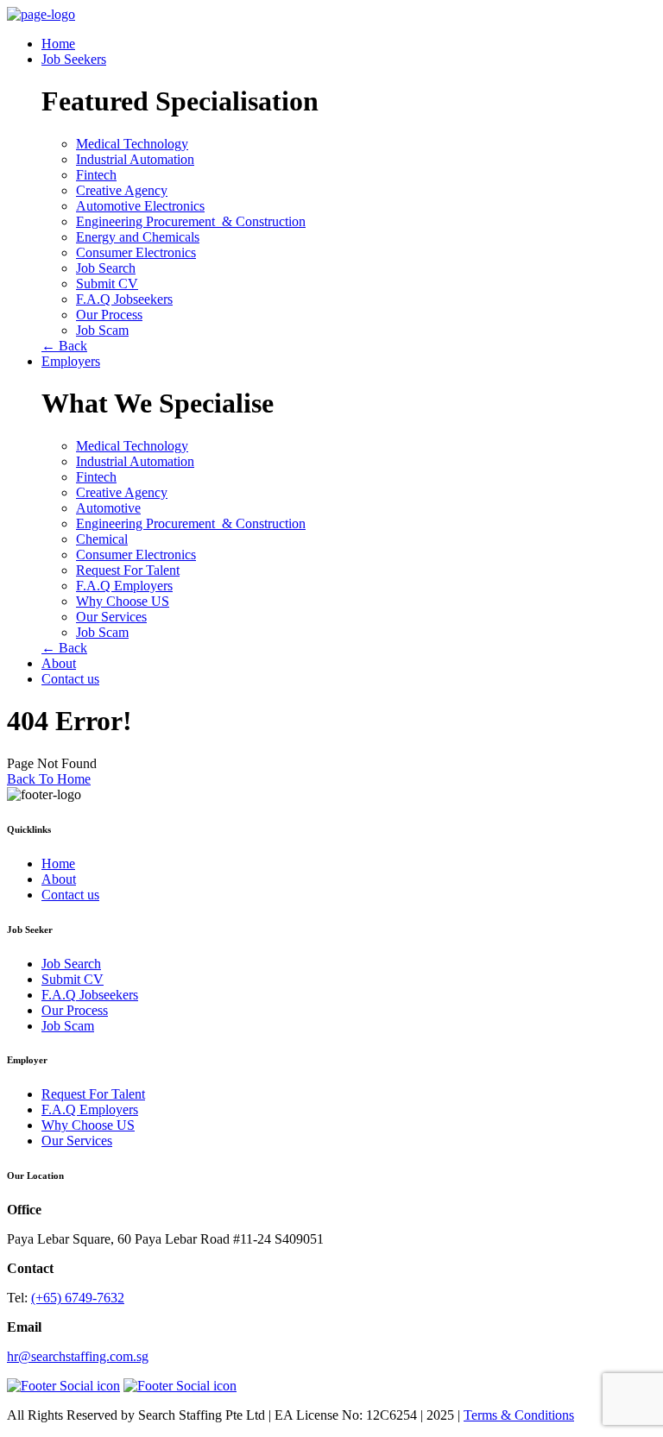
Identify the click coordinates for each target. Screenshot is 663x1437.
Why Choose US (122, 601)
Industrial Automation (135, 159)
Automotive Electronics (140, 206)
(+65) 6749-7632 (77, 1297)
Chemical (102, 539)
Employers (70, 361)
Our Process (109, 314)
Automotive (108, 508)
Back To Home (49, 779)
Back (64, 345)
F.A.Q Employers (124, 585)
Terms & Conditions (519, 1415)
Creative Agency (121, 190)
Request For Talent (128, 570)
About (58, 663)
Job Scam (102, 330)
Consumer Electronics (136, 252)
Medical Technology (132, 143)
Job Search (106, 268)
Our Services (111, 616)
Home (58, 43)
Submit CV (107, 283)
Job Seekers (73, 59)
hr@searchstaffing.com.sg (77, 1356)
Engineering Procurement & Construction (191, 221)
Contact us (70, 678)
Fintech (96, 174)
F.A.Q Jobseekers (124, 299)
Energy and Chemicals (137, 237)
